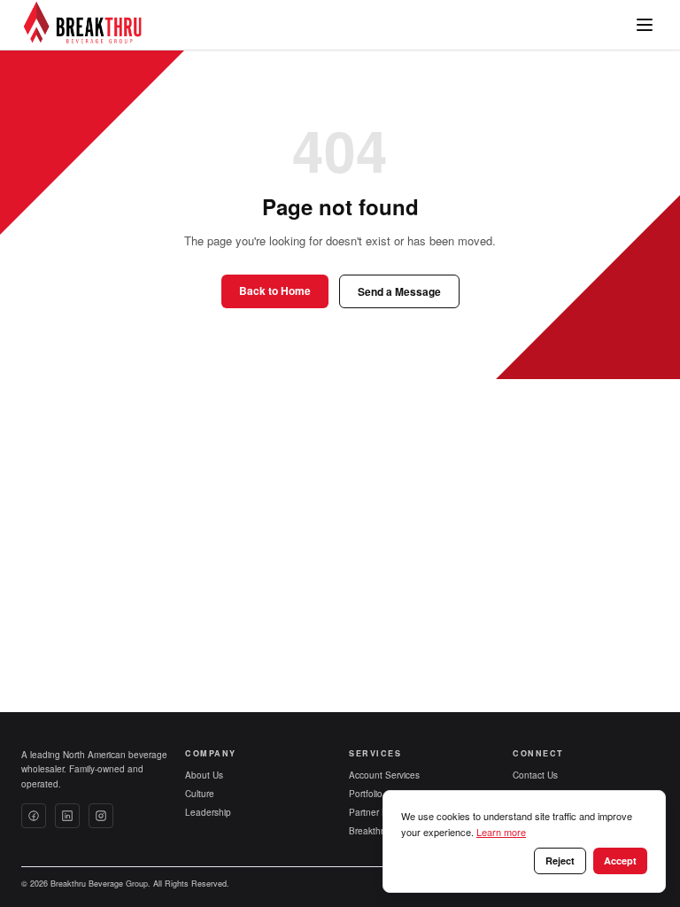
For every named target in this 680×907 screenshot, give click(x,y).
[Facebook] (33, 815)
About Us (204, 775)
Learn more (501, 832)
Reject (560, 860)
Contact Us (535, 775)
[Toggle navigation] (644, 25)
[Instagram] (101, 815)
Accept (620, 860)
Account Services (384, 775)
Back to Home (275, 290)
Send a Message (399, 291)
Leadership (208, 812)
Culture (199, 793)
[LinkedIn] (67, 815)
